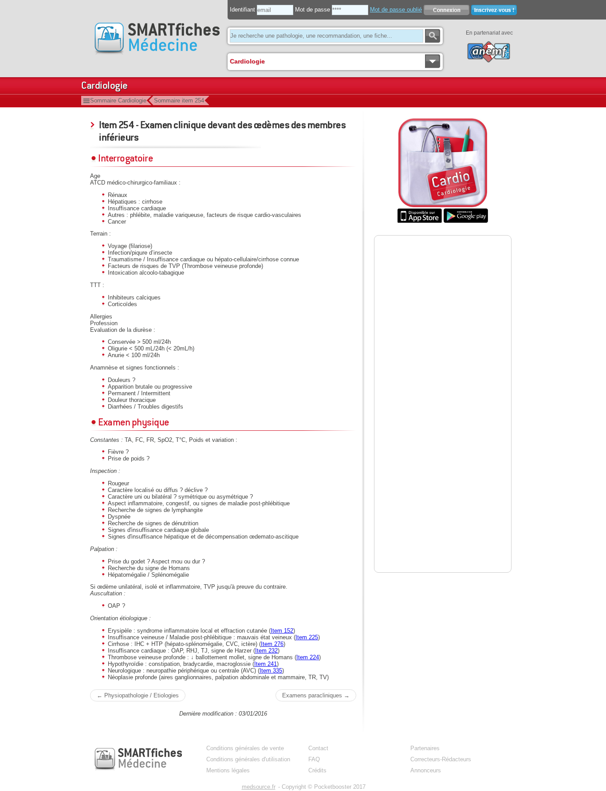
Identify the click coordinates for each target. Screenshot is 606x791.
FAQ (314, 759)
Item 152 (282, 630)
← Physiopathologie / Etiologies (138, 695)
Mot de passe (312, 9)
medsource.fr (258, 786)
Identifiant (242, 9)
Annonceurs (425, 770)
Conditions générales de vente (245, 748)
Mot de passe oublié (396, 9)
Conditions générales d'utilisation (248, 759)
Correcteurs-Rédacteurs (440, 759)
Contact (318, 748)
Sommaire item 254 (179, 100)
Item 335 (271, 670)
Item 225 (306, 637)
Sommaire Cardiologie (118, 100)
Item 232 (266, 650)
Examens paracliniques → (316, 695)
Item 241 (265, 664)
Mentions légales (228, 770)
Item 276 (272, 644)
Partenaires (425, 748)
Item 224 (307, 657)
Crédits (317, 770)
